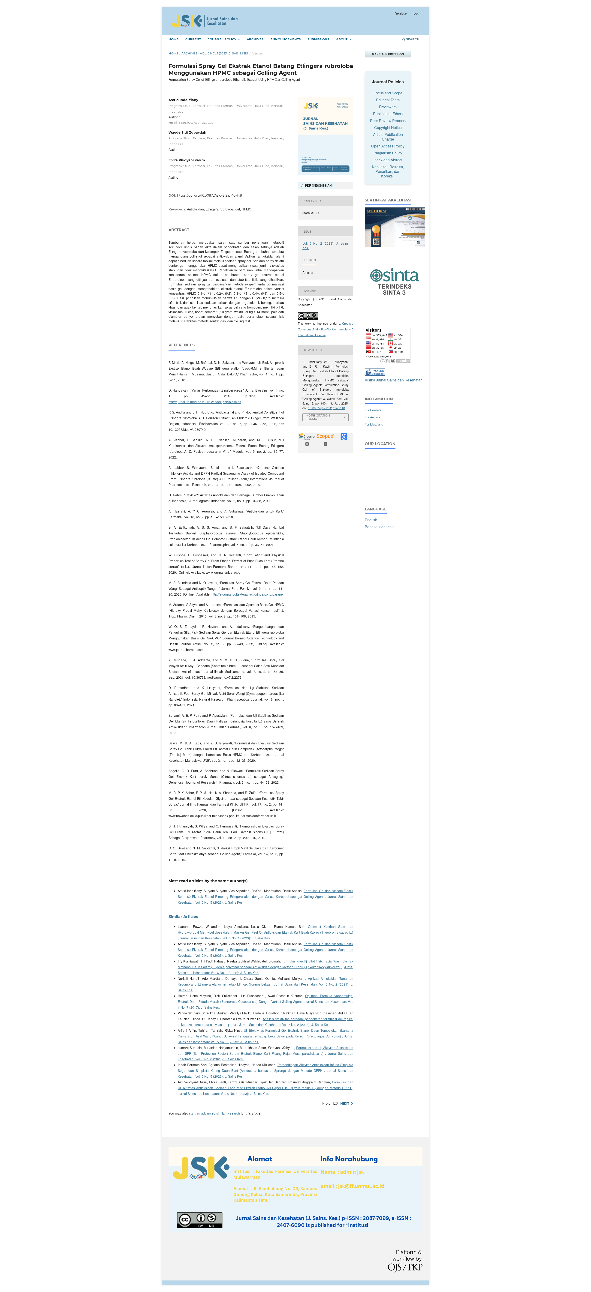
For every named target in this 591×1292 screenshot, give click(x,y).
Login (417, 13)
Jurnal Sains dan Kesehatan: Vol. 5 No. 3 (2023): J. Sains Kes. (223, 1093)
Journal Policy (222, 39)
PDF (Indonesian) (318, 185)
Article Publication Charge (388, 137)
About (342, 39)
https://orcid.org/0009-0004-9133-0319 (191, 122)
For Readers (373, 410)
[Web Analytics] (375, 374)
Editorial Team (388, 99)
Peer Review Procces (388, 120)
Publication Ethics (388, 113)
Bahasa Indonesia (380, 526)
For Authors (372, 417)
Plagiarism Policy (388, 153)
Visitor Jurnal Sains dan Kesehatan (393, 380)
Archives (255, 39)
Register (401, 13)
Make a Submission (388, 54)
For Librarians (374, 424)
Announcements (285, 39)
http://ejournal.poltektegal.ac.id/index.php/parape (247, 594)
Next (344, 1103)
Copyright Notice (388, 127)
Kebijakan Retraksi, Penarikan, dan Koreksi (388, 171)
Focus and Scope (388, 93)
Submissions (318, 39)
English (371, 519)
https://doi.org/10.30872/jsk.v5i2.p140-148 (209, 195)
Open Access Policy (387, 146)
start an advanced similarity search (214, 1113)
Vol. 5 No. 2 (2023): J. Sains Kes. (224, 53)
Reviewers (388, 106)
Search (412, 39)
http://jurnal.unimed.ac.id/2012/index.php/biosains (205, 401)
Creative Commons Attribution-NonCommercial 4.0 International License (325, 329)
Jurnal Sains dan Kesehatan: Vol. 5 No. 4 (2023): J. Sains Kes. (225, 938)
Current (193, 39)
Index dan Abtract (388, 159)
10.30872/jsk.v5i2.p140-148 (326, 408)
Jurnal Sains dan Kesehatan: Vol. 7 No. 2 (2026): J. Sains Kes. (284, 1024)
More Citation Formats (318, 417)
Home (173, 39)
